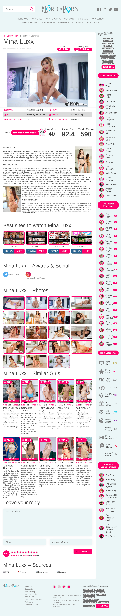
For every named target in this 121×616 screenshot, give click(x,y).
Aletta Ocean (108, 282)
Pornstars (82, 19)
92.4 (41, 132)
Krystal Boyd (108, 256)
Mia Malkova (109, 316)
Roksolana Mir (110, 131)
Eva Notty (107, 215)
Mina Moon (82, 465)
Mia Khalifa (108, 343)
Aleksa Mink (111, 113)
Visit (19, 251)
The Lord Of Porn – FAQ (34, 599)
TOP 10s (79, 22)
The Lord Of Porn (10, 36)
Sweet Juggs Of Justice (109, 517)
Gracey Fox (110, 101)
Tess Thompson (110, 125)
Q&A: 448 (108, 46)
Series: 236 (108, 51)
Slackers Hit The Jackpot (111, 496)
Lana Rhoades (109, 269)
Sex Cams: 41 (107, 63)
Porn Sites (36, 19)
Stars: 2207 (108, 41)
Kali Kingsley (83, 408)
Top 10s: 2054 (107, 43)
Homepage (22, 19)
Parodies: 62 (108, 61)
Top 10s (108, 379)
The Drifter (110, 536)
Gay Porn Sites (47, 22)
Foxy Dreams (46, 408)
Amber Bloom (108, 190)
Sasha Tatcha (28, 465)
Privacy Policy (30, 597)
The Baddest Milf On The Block (111, 528)
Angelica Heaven (8, 466)
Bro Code (109, 475)
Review (9, 251)
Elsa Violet (110, 144)
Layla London (108, 330)
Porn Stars (107, 371)
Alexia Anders (65, 465)
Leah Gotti (107, 276)
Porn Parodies (29, 22)
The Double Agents (110, 485)
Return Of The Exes (110, 509)
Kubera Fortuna (109, 178)
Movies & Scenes (109, 454)
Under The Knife (110, 503)
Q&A (109, 387)
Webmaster (29, 602)
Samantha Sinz (110, 138)
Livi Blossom (109, 167)
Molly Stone (110, 173)
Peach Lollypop (11, 408)
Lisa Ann (107, 289)
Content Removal (31, 604)
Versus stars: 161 (108, 58)
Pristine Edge (108, 249)
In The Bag (110, 490)
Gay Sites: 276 (108, 48)
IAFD (7, 572)
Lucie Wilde (108, 235)
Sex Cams (69, 19)
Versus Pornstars (108, 429)
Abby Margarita (109, 118)
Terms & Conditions (32, 594)
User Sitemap (30, 592)
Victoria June (108, 242)
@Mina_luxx (14, 274)
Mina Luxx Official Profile (35, 278)
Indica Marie (111, 90)
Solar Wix (110, 162)
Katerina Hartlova (109, 336)
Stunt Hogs (110, 479)
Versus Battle (65, 22)
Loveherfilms (43, 572)
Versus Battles (108, 420)
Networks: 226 (108, 53)
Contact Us (29, 589)
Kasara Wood (108, 84)
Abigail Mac (108, 229)
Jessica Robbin (108, 296)
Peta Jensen (108, 323)
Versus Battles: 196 (107, 56)
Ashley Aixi (63, 408)
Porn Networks (53, 19)
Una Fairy (44, 465)
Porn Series (97, 19)
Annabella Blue (110, 107)
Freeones (23, 572)
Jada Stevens (109, 309)
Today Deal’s (92, 22)
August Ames (108, 222)
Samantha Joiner (26, 409)
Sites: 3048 (108, 38)
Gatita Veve (110, 195)
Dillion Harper (108, 262)
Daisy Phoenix (109, 149)
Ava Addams (109, 303)
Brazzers (62, 572)
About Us (28, 586)
